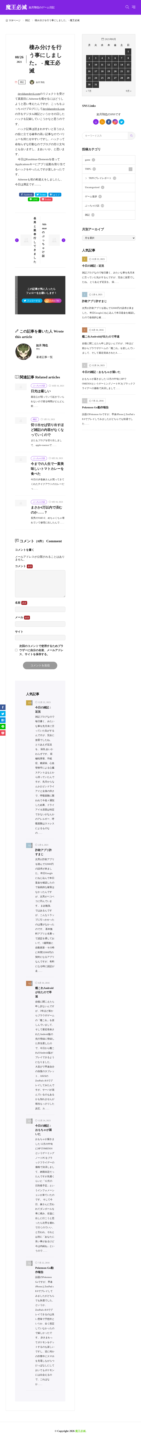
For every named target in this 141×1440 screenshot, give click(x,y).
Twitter (43, 194)
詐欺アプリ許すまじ (94, 301)
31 (96, 84)
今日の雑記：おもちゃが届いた (43, 1130)
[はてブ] (3, 720)
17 (96, 71)
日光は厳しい (41, 391)
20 (115, 71)
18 (102, 71)
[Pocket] (3, 733)
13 (115, 64)
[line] (3, 726)
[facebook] (108, 122)
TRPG (90, 169)
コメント (21, 566)
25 (102, 78)
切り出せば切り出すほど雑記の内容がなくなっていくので (47, 430)
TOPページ (15, 20)
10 (96, 64)
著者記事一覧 (44, 357)
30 (89, 84)
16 (89, 71)
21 (121, 71)
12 (108, 64)
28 (121, 78)
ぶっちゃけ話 (39, 385)
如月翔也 (102, 114)
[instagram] (115, 122)
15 (128, 64)
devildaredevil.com (29, 93)
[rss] (102, 122)
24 (96, 78)
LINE (35, 199)
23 (89, 78)
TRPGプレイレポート (102, 178)
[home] (96, 122)
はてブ (56, 194)
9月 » (128, 91)
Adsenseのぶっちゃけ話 (44, 240)
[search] (131, 135)
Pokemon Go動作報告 (95, 407)
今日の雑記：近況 (93, 265)
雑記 (27, 20)
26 (108, 78)
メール (19, 617)
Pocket (48, 199)
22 (128, 71)
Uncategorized (94, 187)
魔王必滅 (30, 7)
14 (121, 64)
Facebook (28, 194)
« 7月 (88, 91)
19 (108, 71)
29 (128, 78)
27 (115, 78)
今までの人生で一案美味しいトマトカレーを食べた (47, 468)
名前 (18, 602)
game (89, 160)
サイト (19, 631)
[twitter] (121, 122)
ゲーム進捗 (93, 196)
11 (102, 64)
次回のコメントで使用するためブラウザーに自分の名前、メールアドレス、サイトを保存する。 (41, 650)
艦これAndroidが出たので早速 (44, 992)
